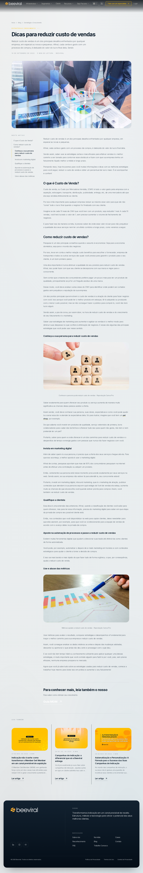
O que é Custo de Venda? (23, 141)
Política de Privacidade (92, 859)
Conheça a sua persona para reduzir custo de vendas (24, 153)
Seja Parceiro (82, 4)
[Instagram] (19, 844)
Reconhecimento (78, 841)
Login (136, 3)
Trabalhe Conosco (101, 846)
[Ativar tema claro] (102, 4)
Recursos (67, 4)
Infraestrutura (31, 4)
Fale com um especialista (117, 3)
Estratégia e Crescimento (33, 23)
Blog (19, 23)
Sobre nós (76, 837)
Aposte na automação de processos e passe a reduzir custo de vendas (24, 170)
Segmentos (45, 4)
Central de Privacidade (125, 859)
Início (13, 23)
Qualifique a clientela (22, 164)
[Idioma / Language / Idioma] (95, 4)
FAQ (74, 846)
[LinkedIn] (13, 844)
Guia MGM (50, 701)
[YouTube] (25, 844)
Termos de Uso (109, 859)
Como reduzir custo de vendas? (22, 146)
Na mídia (97, 837)
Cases (58, 3)
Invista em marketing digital (25, 160)
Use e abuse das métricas (25, 176)
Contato (118, 841)
